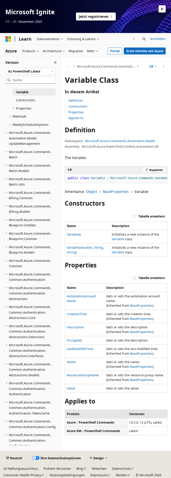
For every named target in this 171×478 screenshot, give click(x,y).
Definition (75, 100)
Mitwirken (99, 468)
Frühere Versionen (57, 468)
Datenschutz (121, 468)
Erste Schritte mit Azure (144, 51)
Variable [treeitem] (22, 92)
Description (75, 327)
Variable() (74, 234)
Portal (115, 51)
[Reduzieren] (55, 62)
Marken (121, 475)
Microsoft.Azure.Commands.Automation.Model (106, 66)
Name (71, 362)
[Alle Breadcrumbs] (69, 66)
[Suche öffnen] (144, 39)
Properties (76, 112)
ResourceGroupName (83, 375)
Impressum (98, 475)
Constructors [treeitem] (25, 100)
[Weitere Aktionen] (163, 66)
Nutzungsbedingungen (67, 475)
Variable (118, 239)
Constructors (78, 106)
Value (71, 388)
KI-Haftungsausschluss (21, 468)
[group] (116, 178)
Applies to (75, 118)
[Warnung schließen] (162, 8)
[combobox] (30, 71)
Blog (79, 468)
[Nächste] (134, 39)
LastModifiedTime (80, 349)
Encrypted (74, 340)
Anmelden (158, 39)
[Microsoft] (8, 39)
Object (91, 191)
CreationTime (77, 314)
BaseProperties (116, 191)
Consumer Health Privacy (22, 475)
